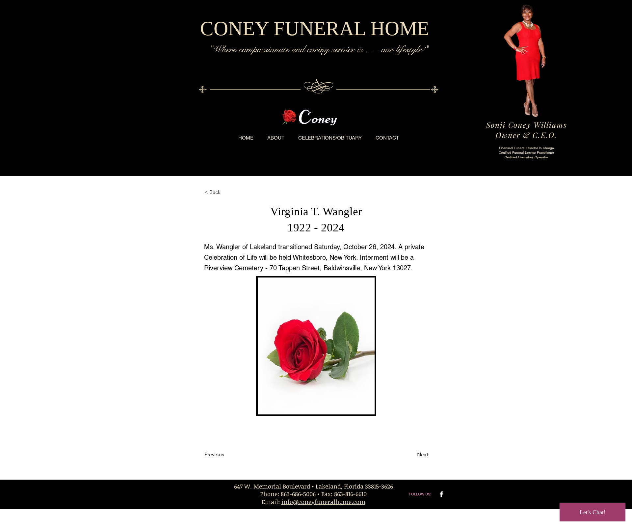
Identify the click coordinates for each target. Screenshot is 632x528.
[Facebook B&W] (441, 494)
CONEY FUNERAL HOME (314, 28)
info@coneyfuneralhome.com (323, 502)
